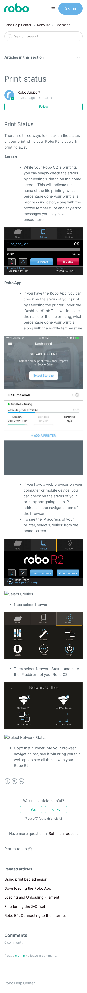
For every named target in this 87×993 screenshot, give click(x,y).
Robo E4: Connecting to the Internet (35, 915)
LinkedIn (21, 781)
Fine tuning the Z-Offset (24, 906)
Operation (63, 25)
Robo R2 (43, 25)
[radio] (31, 809)
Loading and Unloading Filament (31, 897)
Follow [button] (43, 106)
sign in (20, 955)
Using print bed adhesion (25, 879)
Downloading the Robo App (27, 888)
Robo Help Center (17, 25)
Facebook (7, 781)
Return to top (15, 848)
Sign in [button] (70, 8)
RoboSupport (28, 92)
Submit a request (63, 833)
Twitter (14, 781)
